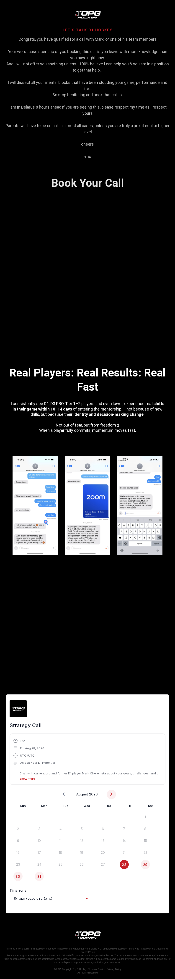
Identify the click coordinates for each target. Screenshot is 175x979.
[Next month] (111, 794)
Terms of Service (96, 969)
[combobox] (51, 898)
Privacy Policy (114, 969)
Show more (27, 778)
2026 (93, 794)
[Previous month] (63, 794)
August (82, 794)
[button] (87, 759)
